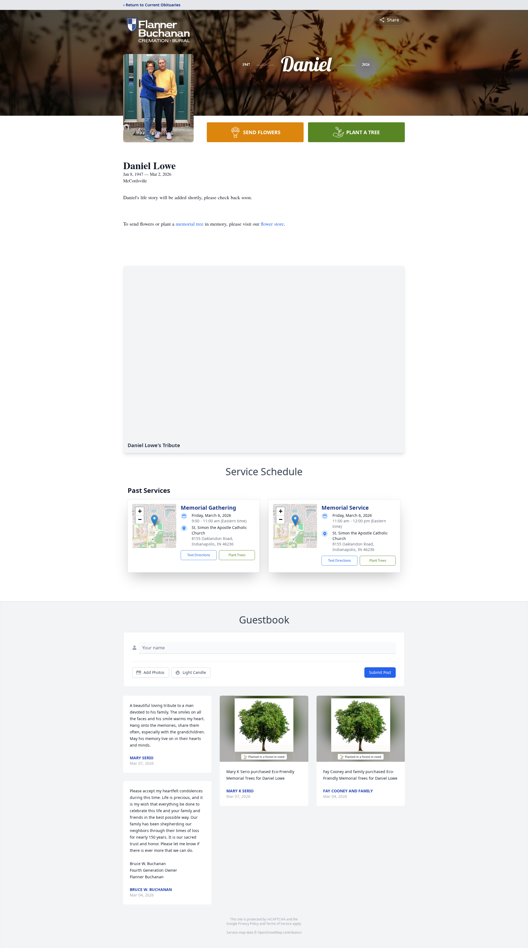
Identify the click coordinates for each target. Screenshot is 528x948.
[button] (154, 520)
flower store (272, 223)
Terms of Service (279, 923)
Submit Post (380, 672)
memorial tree (190, 223)
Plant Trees (237, 555)
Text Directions (198, 555)
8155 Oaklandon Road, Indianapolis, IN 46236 (212, 541)
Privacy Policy (248, 923)
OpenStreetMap (270, 932)
